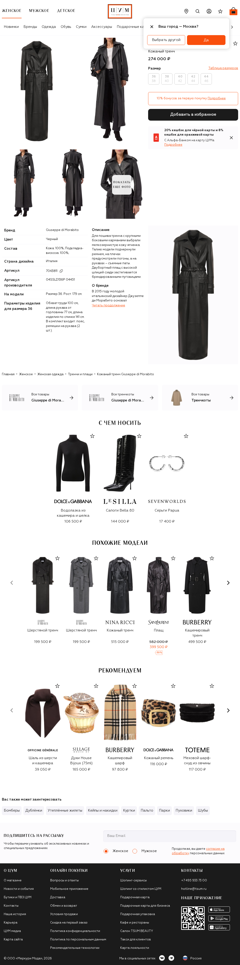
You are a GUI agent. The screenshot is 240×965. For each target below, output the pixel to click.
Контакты (11, 905)
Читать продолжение (108, 305)
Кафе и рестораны (134, 922)
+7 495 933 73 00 (194, 880)
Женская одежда (50, 374)
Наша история (15, 914)
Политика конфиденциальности (75, 931)
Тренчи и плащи (80, 374)
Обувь (66, 27)
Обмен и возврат (63, 905)
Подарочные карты (134, 27)
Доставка (57, 897)
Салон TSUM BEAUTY (136, 931)
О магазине (13, 880)
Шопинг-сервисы (133, 880)
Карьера (10, 922)
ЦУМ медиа (12, 931)
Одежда (49, 27)
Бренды (30, 27)
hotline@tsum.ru (193, 889)
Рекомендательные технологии (74, 948)
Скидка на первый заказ (68, 922)
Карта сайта (13, 939)
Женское (26, 374)
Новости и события (19, 889)
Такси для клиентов (135, 939)
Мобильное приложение (69, 889)
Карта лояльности (134, 948)
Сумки (81, 27)
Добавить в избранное (193, 115)
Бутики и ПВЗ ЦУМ (17, 897)
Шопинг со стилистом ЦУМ (140, 889)
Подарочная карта (135, 897)
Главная (8, 374)
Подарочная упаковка (137, 914)
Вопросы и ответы (64, 880)
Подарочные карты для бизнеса (145, 905)
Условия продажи (64, 914)
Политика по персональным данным (78, 939)
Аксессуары (101, 27)
